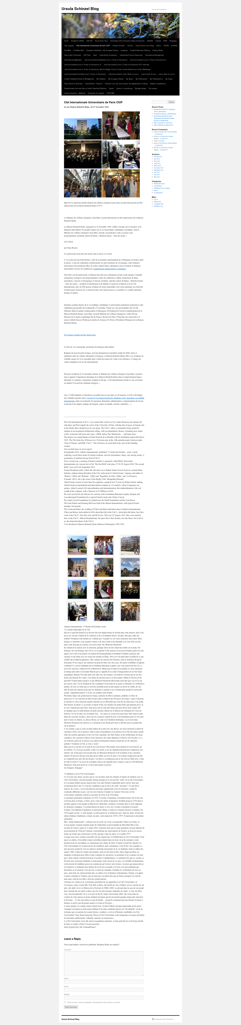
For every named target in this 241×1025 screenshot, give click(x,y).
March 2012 (157, 165)
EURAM (174, 45)
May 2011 (157, 177)
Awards (158, 41)
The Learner (152, 88)
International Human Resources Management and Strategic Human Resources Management (164, 118)
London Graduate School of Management (79, 79)
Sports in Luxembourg (124, 88)
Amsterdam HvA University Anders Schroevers (127, 41)
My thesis (169, 79)
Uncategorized (158, 193)
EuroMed (67, 50)
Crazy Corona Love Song (145, 45)
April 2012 (157, 163)
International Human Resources (131, 55)
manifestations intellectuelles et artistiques (109, 268)
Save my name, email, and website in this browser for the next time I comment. (93, 1002)
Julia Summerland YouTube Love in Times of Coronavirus (85, 74)
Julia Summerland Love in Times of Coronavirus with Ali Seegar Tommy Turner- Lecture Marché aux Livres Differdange (107, 69)
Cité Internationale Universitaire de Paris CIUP (93, 45)
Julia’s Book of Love (148, 74)
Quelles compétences (158, 83)
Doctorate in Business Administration (165, 114)
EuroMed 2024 (78, 50)
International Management (154, 55)
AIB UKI (89, 41)
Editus (158, 45)
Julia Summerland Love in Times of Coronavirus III (82, 64)
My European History (116, 79)
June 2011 (157, 175)
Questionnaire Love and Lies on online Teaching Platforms (85, 88)
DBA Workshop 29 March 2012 (163, 125)
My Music (129, 79)
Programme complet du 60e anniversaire (80, 334)
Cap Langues (69, 45)
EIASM (166, 45)
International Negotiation (73, 60)
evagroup (124, 50)
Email (66, 986)
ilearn (95, 55)
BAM (165, 41)
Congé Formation (118, 45)
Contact (130, 45)
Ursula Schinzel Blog (80, 8)
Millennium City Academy (162, 188)
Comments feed (158, 204)
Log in (156, 199)
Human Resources (159, 184)
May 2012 (157, 161)
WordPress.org (158, 206)
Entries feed (157, 202)
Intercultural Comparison (108, 55)
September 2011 (159, 170)
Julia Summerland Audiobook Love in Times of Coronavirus (105, 60)
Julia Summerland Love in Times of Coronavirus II (148, 60)
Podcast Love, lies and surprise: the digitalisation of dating (126, 83)
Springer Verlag (140, 88)
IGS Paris (87, 55)
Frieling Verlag (157, 50)
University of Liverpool (96, 93)
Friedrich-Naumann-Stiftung (140, 50)
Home (66, 41)
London (162, 141)
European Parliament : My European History (102, 50)
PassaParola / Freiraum (93, 83)
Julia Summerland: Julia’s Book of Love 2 (123, 74)
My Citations (101, 79)
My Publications (141, 79)
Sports (111, 88)
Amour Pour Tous (101, 41)
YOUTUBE (110, 93)
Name (66, 978)
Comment (68, 950)
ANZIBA (150, 41)
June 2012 (157, 159)
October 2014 (158, 156)
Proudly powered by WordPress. (164, 1019)
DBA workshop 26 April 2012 (163, 123)
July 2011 (157, 172)
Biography (173, 41)
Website (67, 994)
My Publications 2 (156, 79)
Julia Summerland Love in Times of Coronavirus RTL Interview (126, 64)
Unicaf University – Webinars (74, 93)
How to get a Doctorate (72, 55)
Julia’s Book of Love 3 (167, 74)
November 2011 (159, 168)
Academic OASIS (77, 41)
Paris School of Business (73, 83)
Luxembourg (158, 186)
